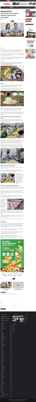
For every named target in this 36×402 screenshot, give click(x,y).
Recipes (2, 335)
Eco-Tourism (2, 392)
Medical (2, 345)
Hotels (2, 393)
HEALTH (25, 7)
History (2, 347)
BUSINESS (11, 7)
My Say (2, 382)
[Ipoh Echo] (6, 4)
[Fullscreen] (34, 16)
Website (13, 305)
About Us (14, 326)
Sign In (25, 322)
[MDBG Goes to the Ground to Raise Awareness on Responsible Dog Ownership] (18, 319)
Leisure (2, 359)
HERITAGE (27, 7)
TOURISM (2, 391)
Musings (2, 333)
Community (2, 366)
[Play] (26, 16)
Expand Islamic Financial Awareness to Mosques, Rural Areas (17, 0)
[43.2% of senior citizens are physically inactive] (14, 317)
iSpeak (2, 380)
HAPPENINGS (8, 7)
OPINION (33, 7)
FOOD (23, 7)
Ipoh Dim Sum (16, 274)
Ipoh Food (5, 275)
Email (1, 305)
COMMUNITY (16, 7)
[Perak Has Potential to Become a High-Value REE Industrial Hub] (14, 321)
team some (19, 275)
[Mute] (33, 16)
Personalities (2, 372)
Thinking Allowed (3, 383)
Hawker (2, 332)
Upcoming (2, 342)
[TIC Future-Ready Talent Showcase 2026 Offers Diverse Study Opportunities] (18, 321)
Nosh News (2, 334)
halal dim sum (10, 274)
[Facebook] (11, 21)
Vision (13, 327)
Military (2, 371)
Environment (2, 369)
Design (2, 355)
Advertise (14, 328)
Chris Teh (3, 19)
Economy (2, 368)
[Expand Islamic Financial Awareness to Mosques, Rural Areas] (21, 321)
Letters (2, 381)
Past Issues (4, 7)
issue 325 (9, 275)
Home (1, 7)
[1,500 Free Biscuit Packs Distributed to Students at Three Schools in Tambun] (14, 319)
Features (8, 11)
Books (2, 354)
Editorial (2, 378)
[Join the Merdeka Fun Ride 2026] (21, 319)
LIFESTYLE (30, 7)
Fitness (2, 358)
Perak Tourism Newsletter (4, 394)
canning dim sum (4, 274)
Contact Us (26, 321)
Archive (25, 320)
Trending (2, 395)
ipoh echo (21, 274)
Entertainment (3, 356)
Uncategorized (2, 396)
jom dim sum (14, 275)
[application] (30, 14)
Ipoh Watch (2, 379)
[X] (13, 21)
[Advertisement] (12, 43)
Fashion (2, 357)
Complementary (3, 344)
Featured (5, 11)
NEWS (14, 7)
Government (2, 370)
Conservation (3, 367)
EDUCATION (20, 7)
